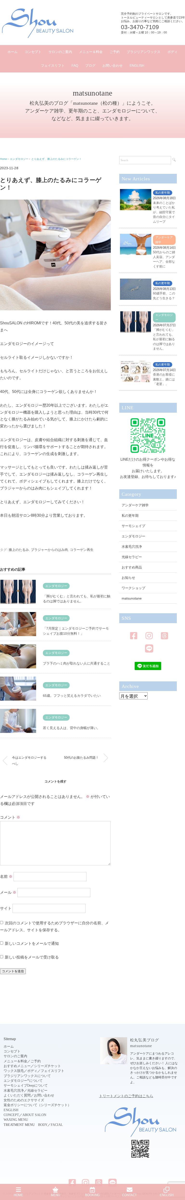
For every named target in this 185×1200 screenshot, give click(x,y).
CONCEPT (11, 1115)
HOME (18, 1195)
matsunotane (132, 598)
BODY (42, 1125)
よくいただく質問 (17, 1095)
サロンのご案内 (60, 52)
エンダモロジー (56, 586)
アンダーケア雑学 (135, 505)
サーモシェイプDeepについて (26, 1085)
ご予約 (115, 52)
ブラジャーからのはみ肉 (49, 550)
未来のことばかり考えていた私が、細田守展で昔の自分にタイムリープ (164, 212)
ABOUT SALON (34, 1115)
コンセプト (33, 52)
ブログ (90, 65)
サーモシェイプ (133, 526)
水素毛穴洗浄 (132, 546)
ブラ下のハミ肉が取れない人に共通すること (76, 663)
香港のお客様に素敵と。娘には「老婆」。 (164, 379)
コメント (10, 817)
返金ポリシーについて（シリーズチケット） (37, 1105)
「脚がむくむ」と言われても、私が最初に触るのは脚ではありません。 (164, 339)
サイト (6, 908)
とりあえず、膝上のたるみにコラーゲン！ (56, 158)
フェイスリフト (53, 65)
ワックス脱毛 (14, 1071)
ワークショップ (133, 588)
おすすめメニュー (17, 1066)
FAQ (75, 65)
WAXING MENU (16, 1120)
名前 (6, 876)
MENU (55, 1195)
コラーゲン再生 (81, 550)
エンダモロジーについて (23, 1081)
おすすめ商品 (132, 567)
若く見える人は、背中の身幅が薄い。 (71, 728)
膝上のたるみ (19, 550)
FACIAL (57, 1125)
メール (8, 892)
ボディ (172, 52)
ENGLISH (137, 65)
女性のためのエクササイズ (24, 1100)
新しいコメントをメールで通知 (32, 943)
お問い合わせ (112, 65)
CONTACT (129, 1195)
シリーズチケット (47, 1066)
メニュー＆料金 (91, 52)
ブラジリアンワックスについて (27, 1076)
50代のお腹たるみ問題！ (81, 757)
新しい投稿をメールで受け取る (32, 957)
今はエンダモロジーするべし (29, 760)
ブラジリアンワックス (143, 52)
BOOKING (92, 1195)
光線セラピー (132, 557)
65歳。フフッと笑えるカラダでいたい (72, 696)
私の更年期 (162, 192)
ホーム (12, 52)
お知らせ (128, 578)
